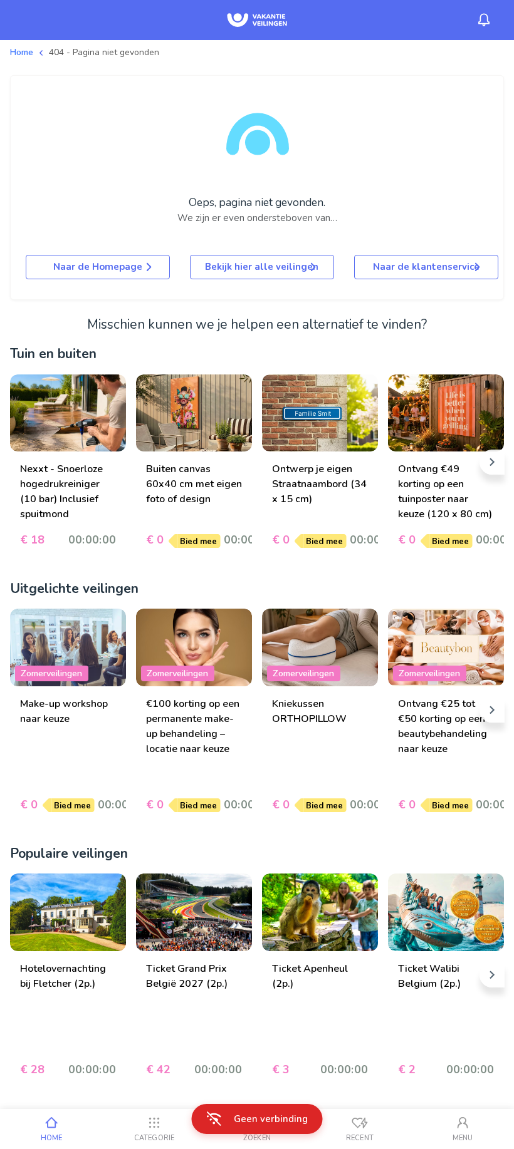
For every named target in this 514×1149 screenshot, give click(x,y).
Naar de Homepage (97, 266)
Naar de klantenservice (426, 266)
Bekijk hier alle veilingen (261, 266)
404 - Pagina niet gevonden (104, 52)
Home (21, 52)
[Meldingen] (484, 20)
